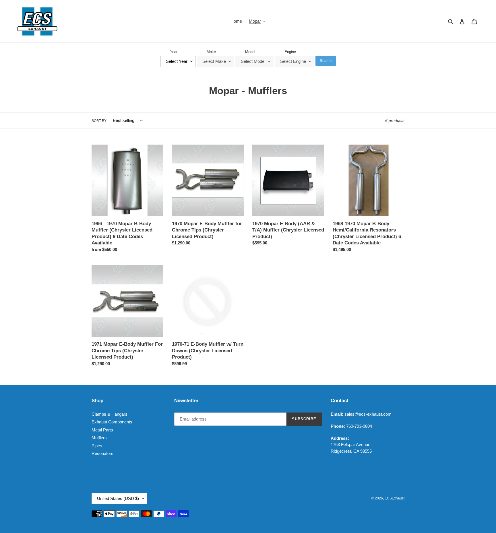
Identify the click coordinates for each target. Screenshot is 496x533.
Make (211, 52)
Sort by (99, 121)
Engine (290, 52)
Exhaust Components (112, 421)
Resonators (102, 453)
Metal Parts (102, 429)
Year (173, 52)
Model (250, 52)
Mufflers (99, 437)
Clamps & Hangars (109, 414)
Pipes (97, 445)
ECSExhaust (394, 498)
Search (326, 61)
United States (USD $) (118, 498)
